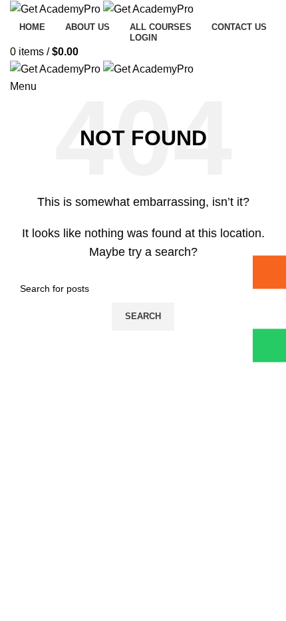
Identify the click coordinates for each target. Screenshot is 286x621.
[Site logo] (56, 8)
